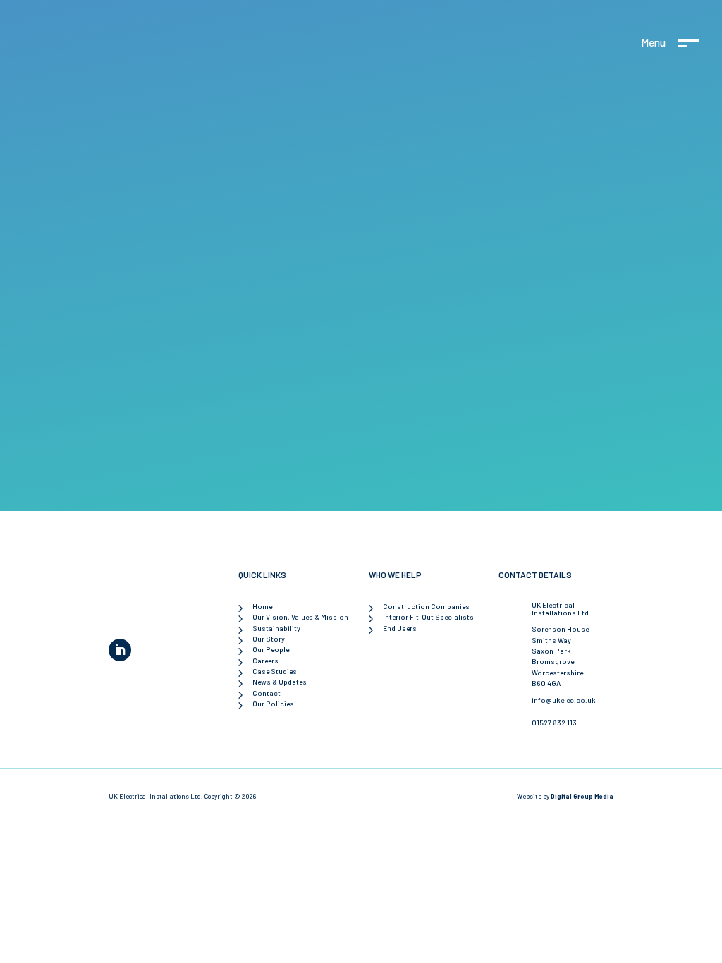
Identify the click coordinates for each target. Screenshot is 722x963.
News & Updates (279, 681)
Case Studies (274, 671)
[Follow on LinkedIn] (120, 650)
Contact (266, 693)
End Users (400, 628)
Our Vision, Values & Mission (300, 617)
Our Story (268, 638)
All (361, 416)
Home (262, 606)
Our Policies (273, 703)
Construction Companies (426, 606)
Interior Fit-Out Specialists (428, 617)
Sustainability (276, 628)
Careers (265, 660)
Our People (270, 649)
